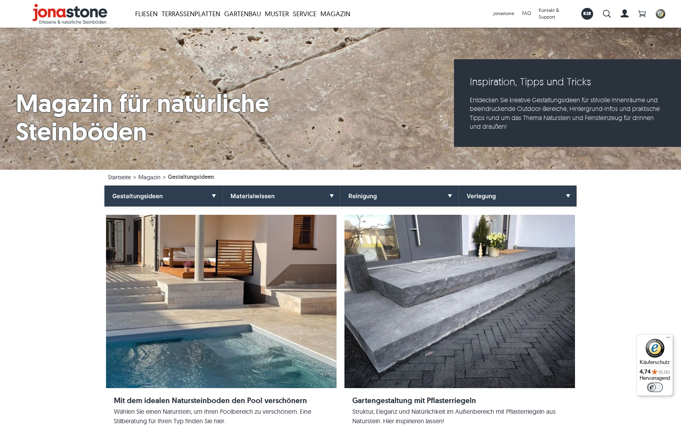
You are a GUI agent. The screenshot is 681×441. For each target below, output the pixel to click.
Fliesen (146, 13)
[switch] (655, 387)
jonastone (503, 13)
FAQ (526, 13)
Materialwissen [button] (253, 196)
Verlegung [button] (481, 196)
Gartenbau (242, 13)
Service (304, 13)
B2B (587, 13)
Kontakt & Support (549, 13)
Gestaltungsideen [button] (137, 196)
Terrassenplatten (191, 13)
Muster (277, 13)
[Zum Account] (625, 13)
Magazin (335, 13)
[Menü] (668, 339)
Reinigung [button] (362, 196)
